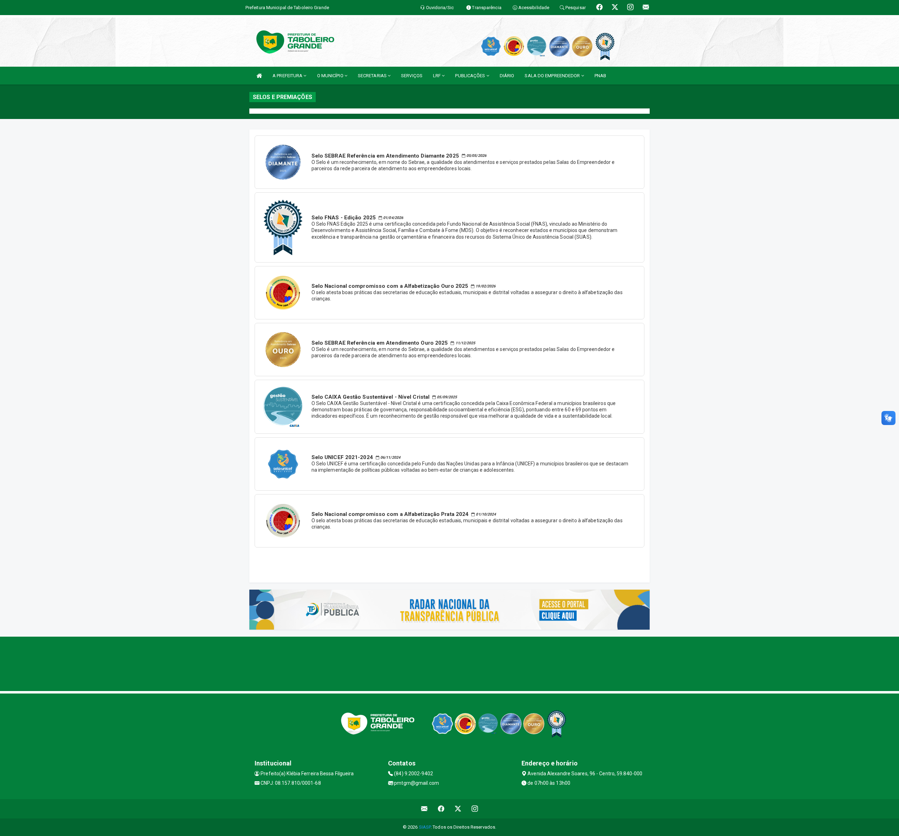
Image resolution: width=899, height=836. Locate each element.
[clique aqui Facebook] (441, 809)
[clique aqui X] (458, 809)
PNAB (600, 75)
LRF (437, 75)
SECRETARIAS (373, 75)
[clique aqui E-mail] (424, 809)
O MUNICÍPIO (330, 75)
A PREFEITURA (288, 75)
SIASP (425, 827)
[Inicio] (259, 76)
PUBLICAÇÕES (470, 75)
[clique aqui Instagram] (475, 809)
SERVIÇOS (411, 75)
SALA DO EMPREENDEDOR (553, 75)
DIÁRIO (507, 75)
